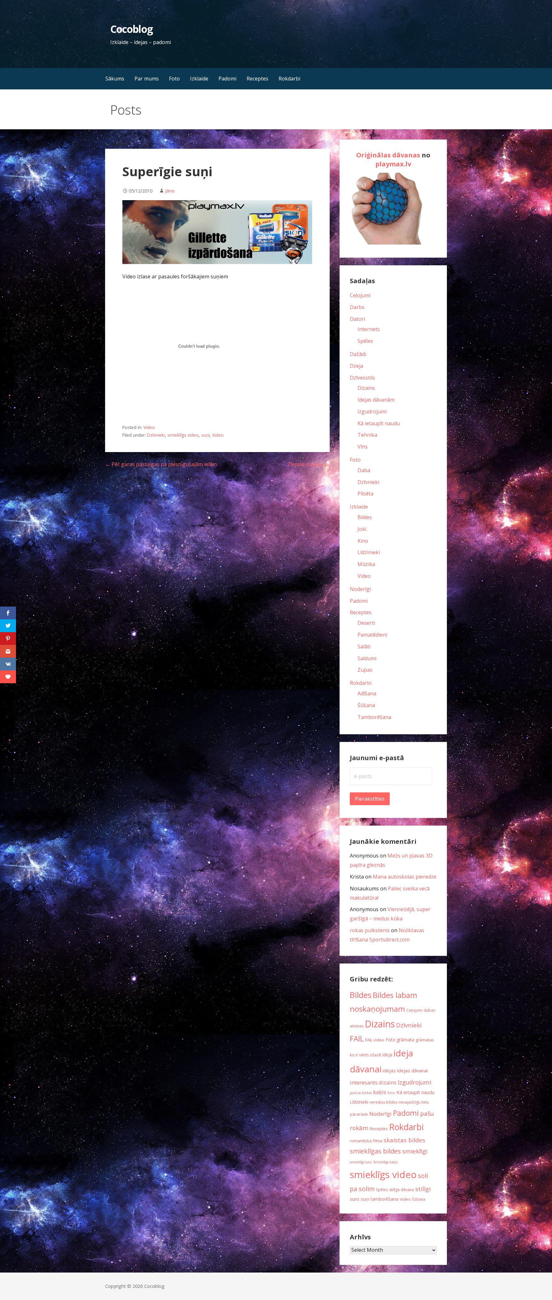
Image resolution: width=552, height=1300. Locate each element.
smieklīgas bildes (375, 1151)
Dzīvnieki (156, 435)
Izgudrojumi (372, 411)
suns (354, 1199)
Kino (362, 540)
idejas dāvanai (412, 1070)
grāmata (405, 1040)
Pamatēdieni (372, 634)
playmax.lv (393, 164)
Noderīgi (360, 589)
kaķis (379, 1092)
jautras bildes (361, 1093)
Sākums (114, 78)
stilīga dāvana (401, 1189)
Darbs (357, 307)
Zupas (364, 669)
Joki (361, 529)
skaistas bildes (404, 1140)
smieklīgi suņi (361, 1162)
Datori (357, 318)
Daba (363, 470)
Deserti (366, 622)
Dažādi (358, 354)
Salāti (364, 646)
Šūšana (366, 705)
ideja (387, 1055)
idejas (389, 1070)
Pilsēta (365, 493)
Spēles (365, 340)
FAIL (357, 1039)
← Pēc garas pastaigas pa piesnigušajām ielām (161, 464)
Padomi (227, 78)
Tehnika (367, 434)
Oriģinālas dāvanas (388, 155)
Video (149, 427)
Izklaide (199, 78)
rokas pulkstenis (370, 930)
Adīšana (366, 693)
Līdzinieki (368, 552)
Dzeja (356, 365)
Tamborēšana (374, 717)
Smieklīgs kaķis (385, 1162)
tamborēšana (384, 1199)
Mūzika (366, 564)
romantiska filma (366, 1141)
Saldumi (366, 658)
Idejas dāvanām (376, 399)
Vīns (362, 446)
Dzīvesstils (362, 377)
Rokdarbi (289, 78)
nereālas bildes (383, 1102)
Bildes (364, 517)
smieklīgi (414, 1151)
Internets (368, 329)
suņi (205, 435)
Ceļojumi (360, 295)
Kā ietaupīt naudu (378, 423)
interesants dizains (373, 1082)
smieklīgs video (183, 435)
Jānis (170, 191)
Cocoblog (131, 29)
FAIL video (374, 1040)
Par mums (146, 78)
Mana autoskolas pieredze (404, 876)
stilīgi (423, 1189)
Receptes (257, 78)
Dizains (366, 387)
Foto (174, 78)
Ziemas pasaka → (309, 464)
